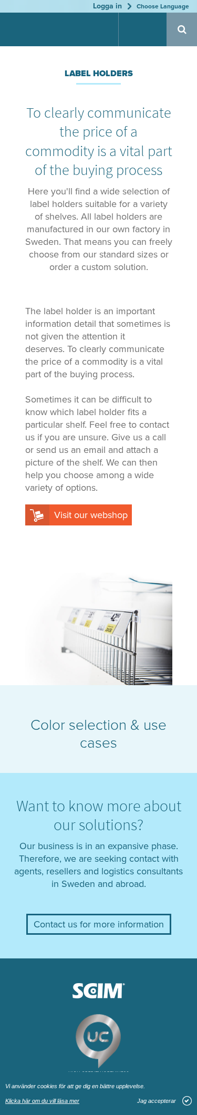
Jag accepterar (156, 1101)
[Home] (37, 30)
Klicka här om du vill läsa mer (42, 1101)
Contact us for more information (99, 924)
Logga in (107, 6)
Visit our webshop (91, 515)
